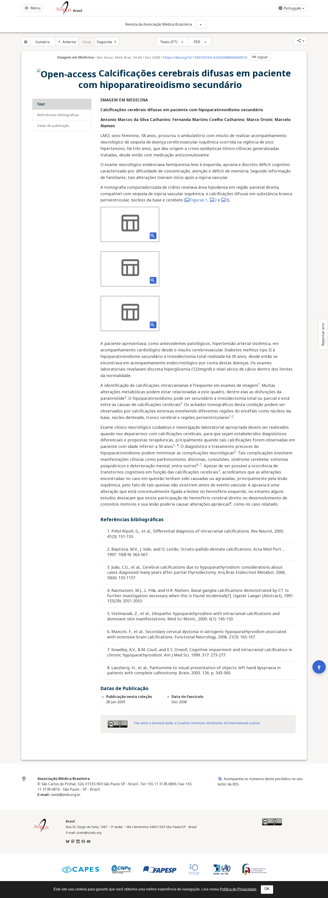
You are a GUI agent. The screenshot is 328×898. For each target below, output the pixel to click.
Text (41, 104)
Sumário (42, 41)
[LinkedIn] (78, 841)
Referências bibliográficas (58, 115)
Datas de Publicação (53, 125)
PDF (197, 41)
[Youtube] (88, 841)
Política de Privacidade (238, 889)
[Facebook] (83, 841)
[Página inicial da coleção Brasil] (41, 831)
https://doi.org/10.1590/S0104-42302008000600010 (205, 57)
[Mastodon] (72, 841)
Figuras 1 (199, 200)
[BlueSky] (67, 841)
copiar (260, 57)
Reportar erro (322, 334)
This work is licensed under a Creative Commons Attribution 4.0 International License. (197, 723)
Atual (86, 41)
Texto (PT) (168, 41)
